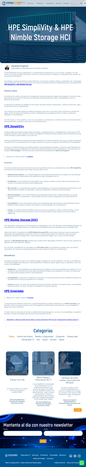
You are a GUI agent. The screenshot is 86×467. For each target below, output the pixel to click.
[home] (12, 2)
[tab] (11, 336)
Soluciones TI (21, 3)
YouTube (30, 297)
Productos (44, 455)
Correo (46, 429)
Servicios (35, 455)
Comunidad (54, 455)
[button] (30, 3)
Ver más (77, 410)
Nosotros (59, 3)
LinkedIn (30, 156)
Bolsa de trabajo (39, 458)
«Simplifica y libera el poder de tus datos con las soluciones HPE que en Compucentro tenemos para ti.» (42, 320)
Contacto (66, 3)
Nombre (5, 429)
